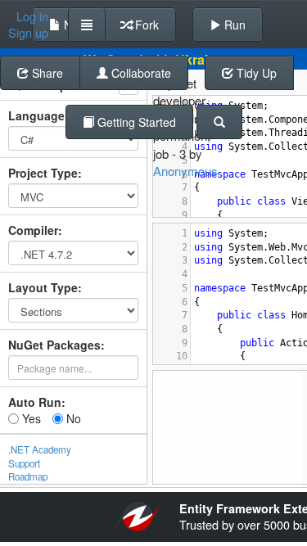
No (72, 418)
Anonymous (185, 170)
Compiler (33, 230)
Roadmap (27, 476)
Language (36, 115)
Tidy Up (255, 73)
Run (233, 24)
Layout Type (43, 287)
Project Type (43, 173)
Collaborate (139, 73)
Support (24, 463)
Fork (145, 24)
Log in (32, 16)
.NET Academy (39, 449)
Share (46, 73)
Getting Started (135, 122)
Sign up (28, 33)
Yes (30, 418)
